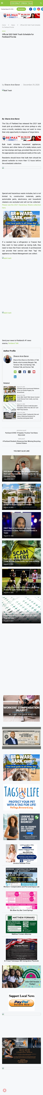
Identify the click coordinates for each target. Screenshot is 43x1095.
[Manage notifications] (4, 1090)
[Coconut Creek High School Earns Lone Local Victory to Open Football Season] (21, 582)
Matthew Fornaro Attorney (21, 934)
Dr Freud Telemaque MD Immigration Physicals (21, 961)
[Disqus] (21, 655)
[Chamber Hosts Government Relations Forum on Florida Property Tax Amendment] (21, 497)
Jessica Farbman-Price (21, 863)
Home (4, 25)
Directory (21, 9)
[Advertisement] (21, 61)
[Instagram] (38, 9)
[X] (20, 372)
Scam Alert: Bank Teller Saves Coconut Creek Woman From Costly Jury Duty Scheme (28, 399)
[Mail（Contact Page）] (15, 372)
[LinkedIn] (15, 377)
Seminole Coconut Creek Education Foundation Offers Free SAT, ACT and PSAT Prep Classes (27, 407)
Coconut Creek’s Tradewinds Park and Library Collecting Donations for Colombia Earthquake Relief (28, 416)
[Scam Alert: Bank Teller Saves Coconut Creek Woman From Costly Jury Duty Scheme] (21, 553)
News (13, 25)
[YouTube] (34, 372)
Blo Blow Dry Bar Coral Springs (21, 910)
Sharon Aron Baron (12, 85)
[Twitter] (34, 9)
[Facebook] (30, 9)
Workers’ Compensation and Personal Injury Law (21, 887)
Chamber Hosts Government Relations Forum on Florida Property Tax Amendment (28, 390)
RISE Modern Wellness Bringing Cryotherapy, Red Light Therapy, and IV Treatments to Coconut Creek (21, 473)
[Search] (41, 3)
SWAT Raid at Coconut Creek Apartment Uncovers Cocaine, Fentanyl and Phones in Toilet (20, 530)
